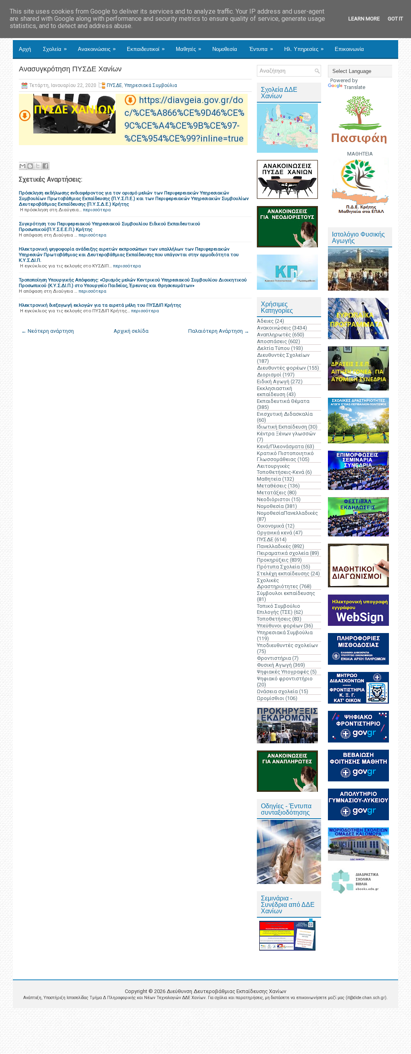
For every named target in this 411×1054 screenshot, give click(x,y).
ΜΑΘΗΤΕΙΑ (360, 154)
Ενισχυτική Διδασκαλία (285, 414)
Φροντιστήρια (274, 658)
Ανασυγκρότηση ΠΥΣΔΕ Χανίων (70, 69)
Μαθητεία (269, 479)
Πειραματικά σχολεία (283, 553)
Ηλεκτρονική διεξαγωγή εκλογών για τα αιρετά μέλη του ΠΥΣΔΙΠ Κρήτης (100, 305)
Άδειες (265, 321)
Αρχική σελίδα (131, 331)
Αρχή (25, 49)
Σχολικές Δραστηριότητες (277, 583)
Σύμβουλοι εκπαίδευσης (286, 593)
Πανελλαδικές (274, 546)
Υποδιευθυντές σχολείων (287, 645)
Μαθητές (188, 49)
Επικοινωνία (349, 49)
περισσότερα (97, 209)
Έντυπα (261, 49)
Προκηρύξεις (273, 560)
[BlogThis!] (30, 166)
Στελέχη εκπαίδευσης (283, 573)
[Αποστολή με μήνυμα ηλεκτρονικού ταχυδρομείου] (22, 166)
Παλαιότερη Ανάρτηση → (218, 331)
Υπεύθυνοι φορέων (280, 626)
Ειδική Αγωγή (273, 381)
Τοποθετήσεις (274, 619)
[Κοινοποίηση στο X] (38, 166)
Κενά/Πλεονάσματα (280, 446)
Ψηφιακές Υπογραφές (283, 672)
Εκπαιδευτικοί (146, 49)
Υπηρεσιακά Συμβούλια (150, 85)
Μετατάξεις (271, 493)
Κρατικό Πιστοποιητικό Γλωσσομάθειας (285, 456)
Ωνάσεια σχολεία (277, 691)
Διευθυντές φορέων (281, 368)
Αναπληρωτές (274, 335)
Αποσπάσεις (272, 341)
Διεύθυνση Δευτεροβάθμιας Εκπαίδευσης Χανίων (226, 991)
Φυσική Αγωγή (274, 665)
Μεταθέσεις (272, 486)
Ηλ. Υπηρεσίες (304, 49)
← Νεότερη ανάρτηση (47, 331)
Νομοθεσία (224, 49)
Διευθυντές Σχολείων (283, 355)
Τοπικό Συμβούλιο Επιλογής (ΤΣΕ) (278, 609)
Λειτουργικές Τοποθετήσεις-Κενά (280, 469)
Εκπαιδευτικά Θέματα (283, 401)
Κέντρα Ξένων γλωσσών (286, 434)
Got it (395, 19)
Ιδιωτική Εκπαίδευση (282, 427)
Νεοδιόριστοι (273, 499)
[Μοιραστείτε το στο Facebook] (45, 166)
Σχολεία (55, 49)
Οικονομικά (270, 526)
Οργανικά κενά (274, 533)
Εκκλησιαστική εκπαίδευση (274, 391)
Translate (354, 87)
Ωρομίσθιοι (270, 698)
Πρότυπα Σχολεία (278, 567)
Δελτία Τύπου (273, 348)
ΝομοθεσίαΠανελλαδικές (287, 513)
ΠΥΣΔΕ (114, 85)
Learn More (364, 19)
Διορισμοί (269, 375)
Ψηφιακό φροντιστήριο (285, 679)
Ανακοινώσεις (97, 49)
